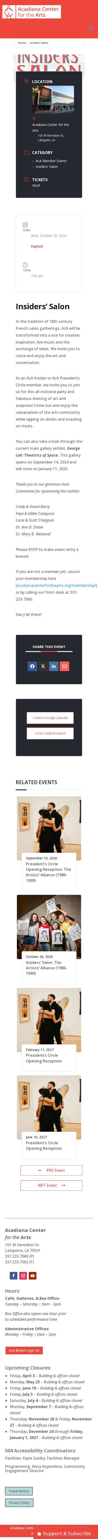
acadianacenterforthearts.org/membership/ (56, 585)
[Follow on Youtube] (32, 1276)
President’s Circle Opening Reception (44, 1058)
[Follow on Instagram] (23, 1276)
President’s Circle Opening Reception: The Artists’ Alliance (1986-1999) (48, 872)
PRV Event (55, 1170)
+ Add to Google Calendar (50, 718)
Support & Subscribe (67, 1533)
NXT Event (47, 1185)
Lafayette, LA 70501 (23, 1250)
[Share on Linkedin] (54, 666)
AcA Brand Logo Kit (24, 1350)
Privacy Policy (19, 1502)
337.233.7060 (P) (19, 1256)
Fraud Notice (19, 1491)
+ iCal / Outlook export (50, 733)
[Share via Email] (64, 666)
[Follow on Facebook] (13, 1276)
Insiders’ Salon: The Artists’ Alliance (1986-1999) (46, 968)
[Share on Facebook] (32, 666)
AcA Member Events (51, 161)
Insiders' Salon (47, 166)
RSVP (36, 185)
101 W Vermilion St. (22, 1244)
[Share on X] (43, 666)
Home (22, 43)
